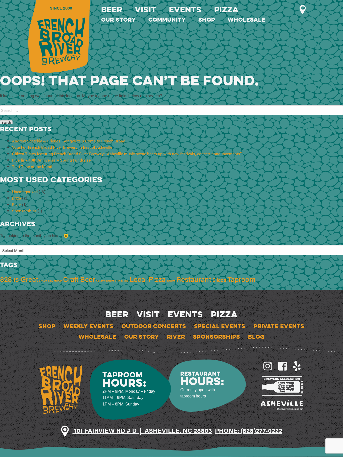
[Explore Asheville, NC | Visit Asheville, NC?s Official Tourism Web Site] (282, 404)
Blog (256, 336)
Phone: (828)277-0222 (248, 430)
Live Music (122, 281)
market (170, 281)
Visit (145, 9)
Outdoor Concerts (154, 326)
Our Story (118, 19)
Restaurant (193, 279)
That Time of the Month (32, 166)
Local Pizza (147, 279)
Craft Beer (79, 279)
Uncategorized (25, 191)
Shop (206, 19)
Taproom (241, 279)
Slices (219, 279)
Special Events (219, 326)
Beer (111, 9)
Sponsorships (24, 211)
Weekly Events (88, 326)
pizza (16, 198)
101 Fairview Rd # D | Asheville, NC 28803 (142, 430)
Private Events (278, 326)
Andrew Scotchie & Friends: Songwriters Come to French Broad (68, 141)
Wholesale (246, 19)
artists (43, 281)
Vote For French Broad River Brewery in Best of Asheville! (62, 147)
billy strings (55, 281)
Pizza (226, 9)
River (16, 204)
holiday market (105, 281)
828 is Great (19, 279)
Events (185, 9)
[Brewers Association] (282, 385)
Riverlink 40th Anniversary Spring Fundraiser (52, 160)
